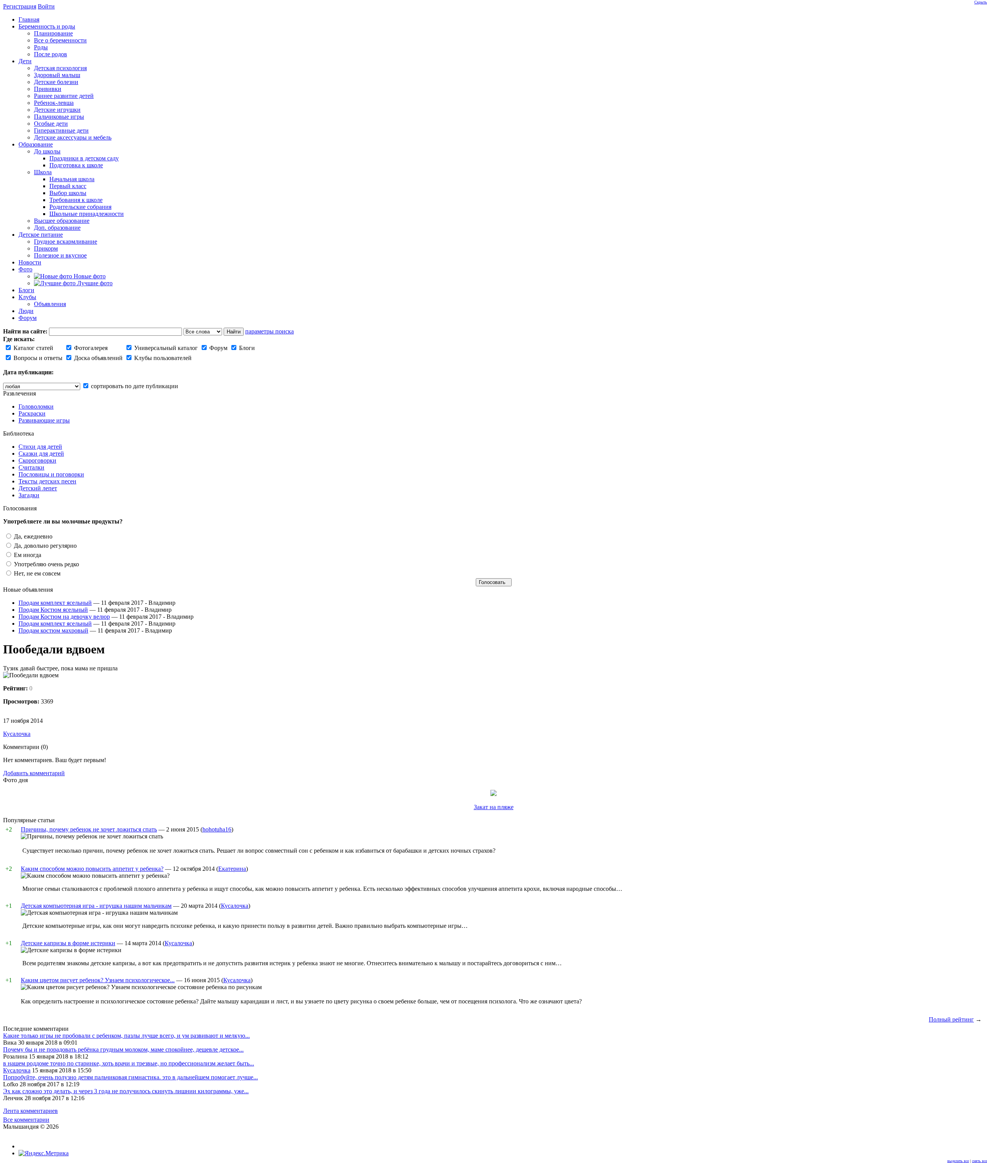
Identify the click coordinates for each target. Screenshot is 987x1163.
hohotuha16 (216, 829)
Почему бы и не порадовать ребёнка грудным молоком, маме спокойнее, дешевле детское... (123, 1049)
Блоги (246, 348)
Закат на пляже (494, 807)
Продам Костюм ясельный (53, 609)
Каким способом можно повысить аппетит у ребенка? (92, 868)
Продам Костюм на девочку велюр (64, 616)
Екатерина (232, 868)
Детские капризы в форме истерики (68, 943)
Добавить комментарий (34, 773)
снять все (979, 1161)
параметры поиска (269, 331)
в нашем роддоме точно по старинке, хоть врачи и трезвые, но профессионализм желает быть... (128, 1063)
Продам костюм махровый (53, 630)
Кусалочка (16, 733)
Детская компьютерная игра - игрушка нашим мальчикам (96, 905)
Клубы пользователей (162, 358)
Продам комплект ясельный (55, 602)
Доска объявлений (97, 358)
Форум (217, 348)
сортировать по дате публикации (133, 386)
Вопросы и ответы (37, 358)
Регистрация (19, 6)
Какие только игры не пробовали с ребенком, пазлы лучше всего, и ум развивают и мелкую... (126, 1035)
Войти (46, 6)
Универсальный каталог (165, 348)
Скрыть (980, 2)
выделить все (958, 1161)
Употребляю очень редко (45, 564)
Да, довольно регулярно (44, 545)
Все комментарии (26, 1119)
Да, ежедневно (32, 536)
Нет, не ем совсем (36, 573)
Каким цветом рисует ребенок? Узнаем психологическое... (98, 980)
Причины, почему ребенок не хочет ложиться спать (89, 829)
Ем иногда (26, 555)
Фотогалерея (90, 348)
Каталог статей (32, 348)
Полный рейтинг (951, 1019)
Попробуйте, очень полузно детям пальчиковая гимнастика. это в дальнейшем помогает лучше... (130, 1077)
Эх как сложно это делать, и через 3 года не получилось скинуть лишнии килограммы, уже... (126, 1091)
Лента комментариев (30, 1110)
